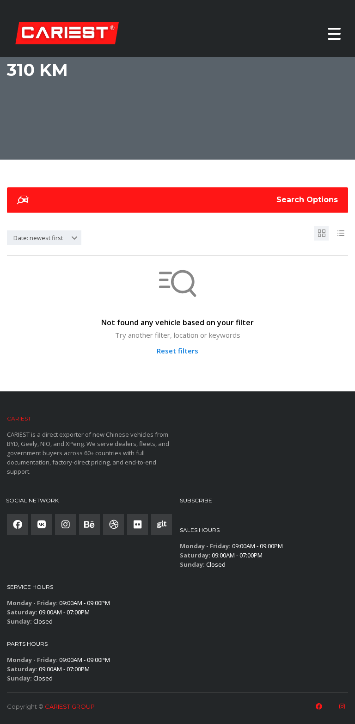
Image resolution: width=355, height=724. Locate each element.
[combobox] (44, 237)
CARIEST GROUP (70, 706)
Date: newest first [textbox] (38, 238)
